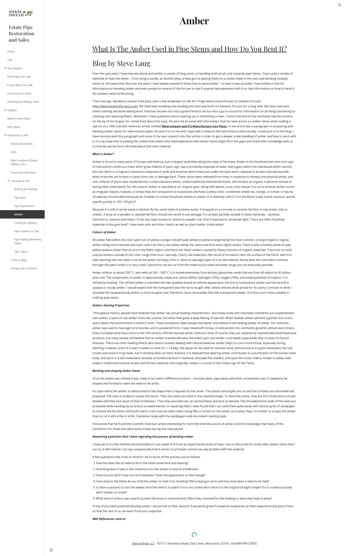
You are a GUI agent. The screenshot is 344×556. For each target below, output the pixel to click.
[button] (339, 5)
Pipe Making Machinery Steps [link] (28, 241)
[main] (194, 20)
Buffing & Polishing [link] (25, 189)
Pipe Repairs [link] (14, 68)
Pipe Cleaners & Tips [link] (26, 231)
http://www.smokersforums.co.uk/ (115, 106)
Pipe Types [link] (21, 251)
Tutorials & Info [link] (20, 181)
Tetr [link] (10, 60)
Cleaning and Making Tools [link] (23, 101)
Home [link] (11, 51)
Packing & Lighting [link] (25, 222)
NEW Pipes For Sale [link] (19, 76)
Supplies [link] (12, 110)
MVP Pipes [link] (13, 127)
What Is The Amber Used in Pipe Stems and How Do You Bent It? (189, 48)
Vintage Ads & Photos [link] (24, 268)
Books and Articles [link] (22, 143)
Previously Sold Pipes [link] (23, 172)
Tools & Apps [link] (19, 260)
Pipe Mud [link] (20, 197)
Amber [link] (18, 214)
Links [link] (14, 152)
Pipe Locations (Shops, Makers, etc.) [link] (24, 162)
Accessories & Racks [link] (19, 93)
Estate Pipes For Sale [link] (20, 85)
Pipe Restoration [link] (24, 206)
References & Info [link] (17, 135)
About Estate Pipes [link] (18, 118)
